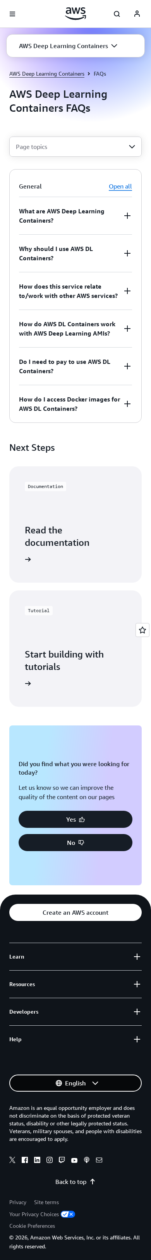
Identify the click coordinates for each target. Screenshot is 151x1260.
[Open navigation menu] (12, 14)
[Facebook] (25, 1161)
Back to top (70, 1182)
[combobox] (75, 147)
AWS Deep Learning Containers (46, 73)
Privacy (17, 1202)
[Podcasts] (87, 1161)
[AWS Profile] (137, 14)
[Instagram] (49, 1161)
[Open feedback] (142, 630)
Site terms (46, 1202)
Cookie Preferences (32, 1225)
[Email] (99, 1161)
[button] (68, 46)
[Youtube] (74, 1161)
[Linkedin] (37, 1161)
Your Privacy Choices (34, 1214)
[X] (12, 1161)
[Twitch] (62, 1161)
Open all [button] (120, 186)
